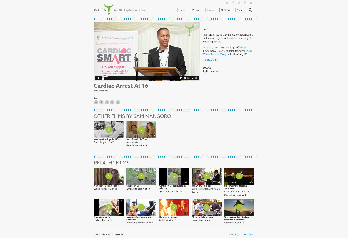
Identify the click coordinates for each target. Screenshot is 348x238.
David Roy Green (211, 47)
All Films (225, 10)
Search (250, 10)
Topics (210, 10)
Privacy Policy (234, 234)
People (196, 10)
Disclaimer (248, 234)
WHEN (242, 47)
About (240, 10)
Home (182, 10)
